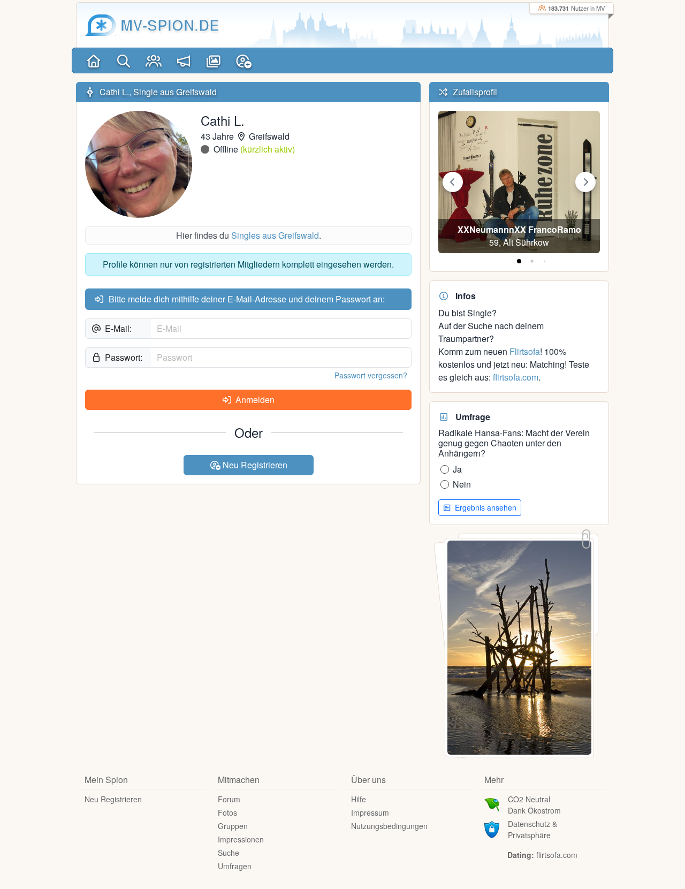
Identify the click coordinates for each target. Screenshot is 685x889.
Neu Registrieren (253, 465)
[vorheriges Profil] (453, 182)
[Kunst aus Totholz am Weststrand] (519, 646)
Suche (228, 852)
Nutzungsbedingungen (389, 825)
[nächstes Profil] (585, 182)
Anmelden (254, 399)
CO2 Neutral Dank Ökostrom (534, 805)
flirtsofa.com (515, 377)
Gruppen (233, 825)
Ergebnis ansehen (484, 507)
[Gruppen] (153, 60)
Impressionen (241, 839)
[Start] (93, 60)
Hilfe (358, 799)
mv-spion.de (169, 25)
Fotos (227, 812)
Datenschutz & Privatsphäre (532, 829)
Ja (457, 469)
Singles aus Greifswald (275, 235)
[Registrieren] (243, 60)
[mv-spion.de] (100, 25)
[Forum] (183, 60)
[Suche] (123, 60)
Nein (462, 484)
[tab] (519, 261)
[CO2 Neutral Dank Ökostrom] (491, 803)
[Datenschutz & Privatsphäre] (491, 828)
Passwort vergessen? (370, 375)
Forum (229, 799)
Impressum (370, 812)
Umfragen (235, 866)
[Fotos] (213, 60)
